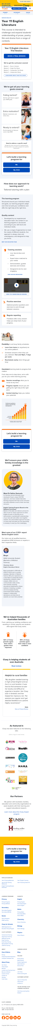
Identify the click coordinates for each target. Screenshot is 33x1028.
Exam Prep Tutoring (6, 942)
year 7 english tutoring (22, 880)
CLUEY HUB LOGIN (25, 1)
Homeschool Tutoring (7, 935)
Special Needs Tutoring (7, 943)
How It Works (6, 952)
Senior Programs (6, 918)
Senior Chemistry (21, 922)
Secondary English (21, 903)
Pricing (3, 954)
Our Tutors (4, 965)
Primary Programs (6, 902)
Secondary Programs (7, 910)
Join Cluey (19, 971)
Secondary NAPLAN (6, 912)
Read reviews (16, 666)
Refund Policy (20, 960)
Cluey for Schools (7, 924)
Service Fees (20, 965)
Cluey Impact (5, 966)
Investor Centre (5, 973)
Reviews (4, 968)
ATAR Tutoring (5, 920)
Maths (19, 909)
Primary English (21, 902)
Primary (4, 899)
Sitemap (4, 977)
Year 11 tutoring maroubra (8, 880)
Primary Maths (20, 912)
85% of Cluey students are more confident (7, 5)
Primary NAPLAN (6, 903)
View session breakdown (15, 274)
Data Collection (21, 964)
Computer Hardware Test (8, 958)
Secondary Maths (21, 913)
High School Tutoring (7, 936)
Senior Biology (20, 928)
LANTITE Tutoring (6, 945)
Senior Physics (20, 935)
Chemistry (20, 919)
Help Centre (20, 981)
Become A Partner (6, 972)
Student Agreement (22, 962)
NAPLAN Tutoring (6, 938)
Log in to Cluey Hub (22, 979)
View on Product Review (21, 709)
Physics (19, 932)
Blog (18, 952)
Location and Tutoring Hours (8, 970)
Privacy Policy (20, 958)
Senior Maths (20, 915)
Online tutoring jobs (22, 973)
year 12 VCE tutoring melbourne (7, 883)
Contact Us (4, 975)
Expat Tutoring (5, 940)
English (19, 899)
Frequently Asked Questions (8, 956)
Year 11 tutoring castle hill (23, 882)
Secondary (5, 907)
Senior (4, 916)
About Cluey (6, 962)
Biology (19, 926)
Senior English (6, 17)
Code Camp (4, 979)
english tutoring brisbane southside (8, 887)
